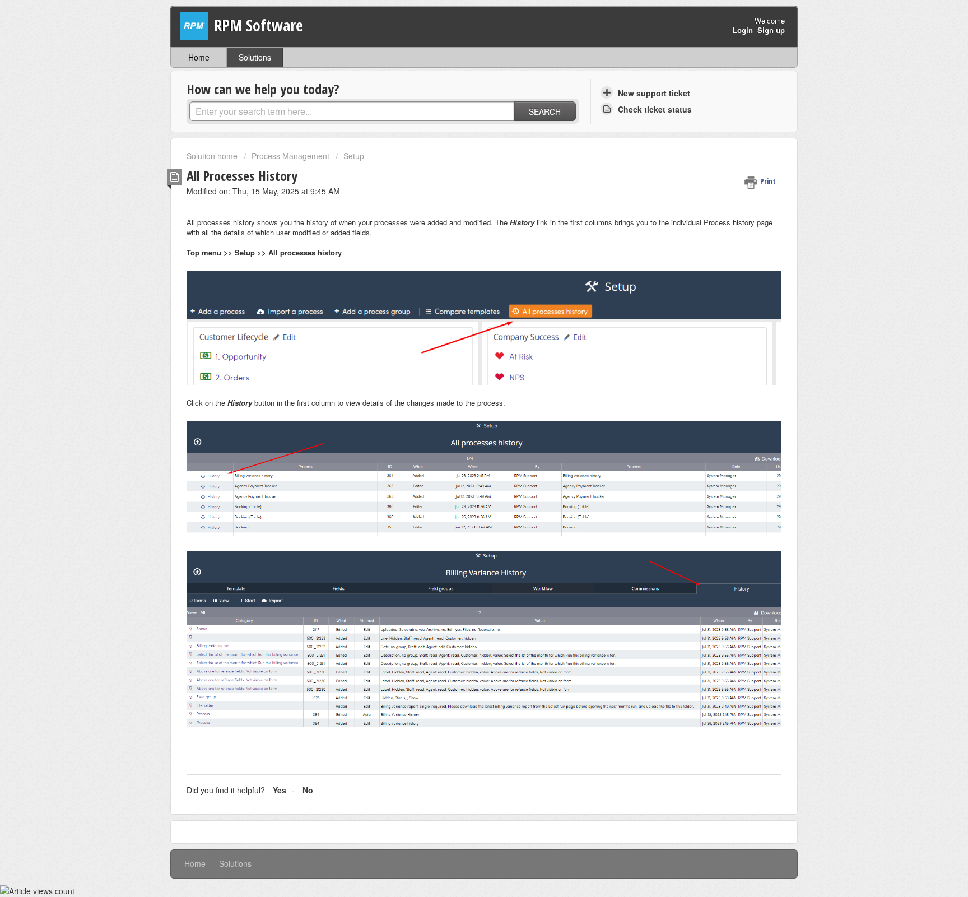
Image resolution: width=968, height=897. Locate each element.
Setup (353, 155)
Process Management (290, 155)
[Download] (463, 307)
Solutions (255, 57)
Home (199, 57)
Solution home (213, 155)
